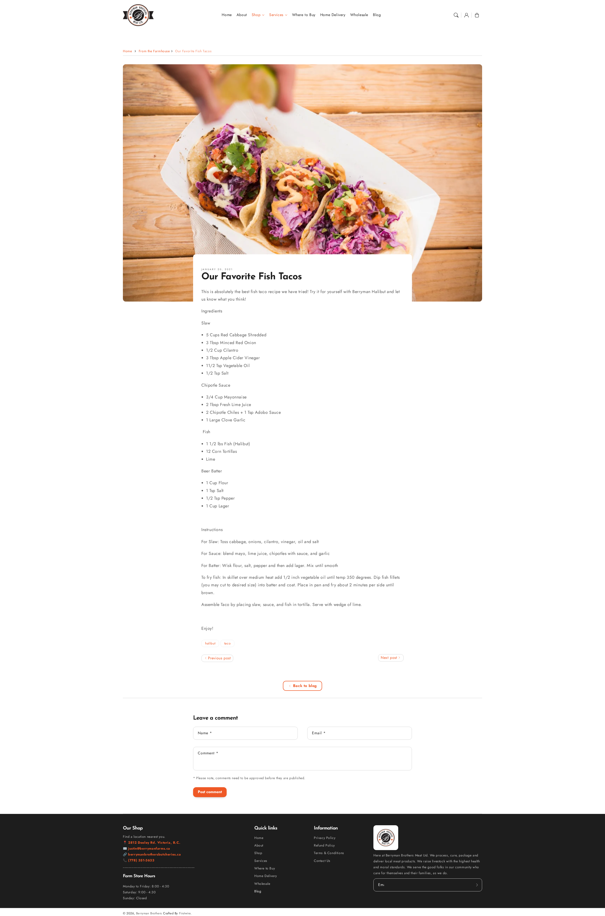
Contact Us (322, 860)
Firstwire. (185, 913)
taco (227, 643)
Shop (256, 15)
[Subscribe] (477, 884)
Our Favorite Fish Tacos (193, 51)
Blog (257, 891)
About (258, 845)
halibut (210, 643)
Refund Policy (324, 845)
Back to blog (305, 685)
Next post (389, 657)
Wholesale (262, 883)
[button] (456, 15)
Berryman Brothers (149, 913)
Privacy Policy (324, 837)
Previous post (219, 658)
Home (127, 51)
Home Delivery (265, 875)
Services (276, 15)
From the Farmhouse (154, 51)
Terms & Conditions (329, 853)
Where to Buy (264, 868)
